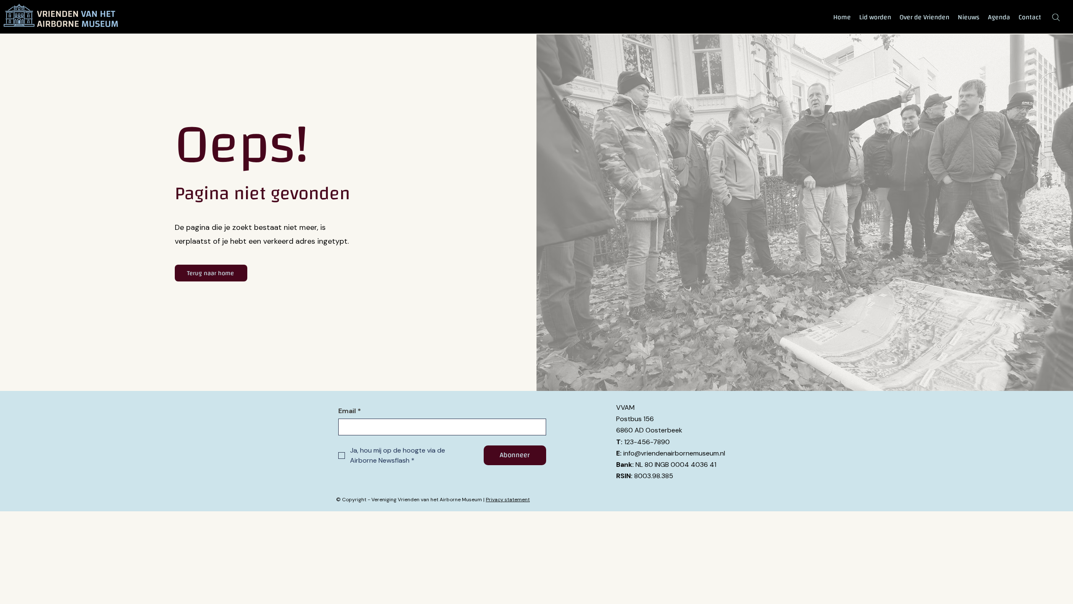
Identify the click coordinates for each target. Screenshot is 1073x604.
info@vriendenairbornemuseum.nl (674, 453)
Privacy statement (508, 499)
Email (349, 411)
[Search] (1056, 17)
